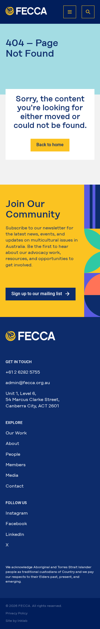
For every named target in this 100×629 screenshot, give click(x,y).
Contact (15, 486)
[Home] (26, 13)
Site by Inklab (17, 621)
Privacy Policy (17, 613)
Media (12, 475)
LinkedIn (15, 534)
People (13, 454)
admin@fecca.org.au (28, 382)
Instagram (17, 513)
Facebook (16, 523)
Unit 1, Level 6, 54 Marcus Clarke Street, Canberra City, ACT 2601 (32, 399)
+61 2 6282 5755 (23, 372)
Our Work (16, 433)
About (12, 443)
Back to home (50, 144)
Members (16, 464)
